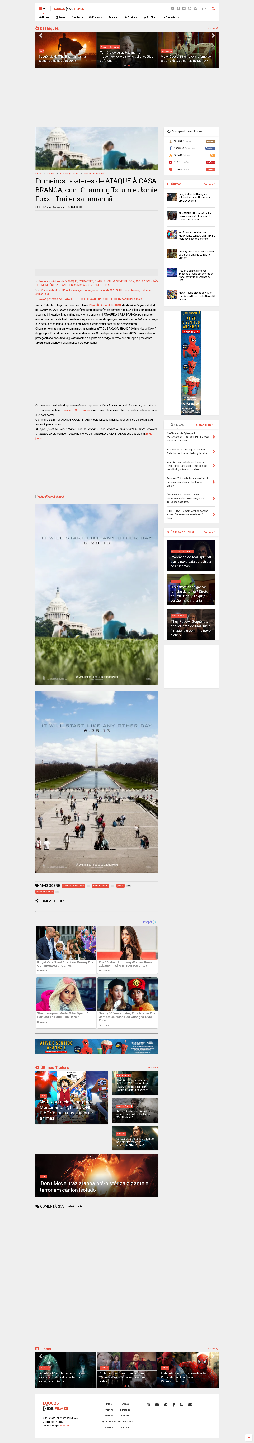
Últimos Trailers (54, 1067)
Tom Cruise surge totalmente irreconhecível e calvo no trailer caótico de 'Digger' (126, 56)
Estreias (109, 1416)
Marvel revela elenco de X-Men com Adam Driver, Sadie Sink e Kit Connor (197, 295)
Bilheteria (125, 1410)
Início (38, 173)
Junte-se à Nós (125, 1421)
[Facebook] (178, 8)
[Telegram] (172, 8)
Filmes (96, 17)
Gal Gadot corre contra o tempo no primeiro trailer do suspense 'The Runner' (135, 1142)
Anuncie (125, 1427)
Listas (45, 1349)
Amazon (121, 1134)
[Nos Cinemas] (96, 1053)
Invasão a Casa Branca (76, 410)
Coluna (104, 1368)
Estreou (113, 17)
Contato (109, 1427)
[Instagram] (189, 8)
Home (45, 17)
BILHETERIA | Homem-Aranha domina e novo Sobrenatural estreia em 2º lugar (195, 216)
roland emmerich (94, 173)
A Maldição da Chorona (182, 551)
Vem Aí (109, 1410)
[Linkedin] (201, 8)
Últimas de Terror (182, 532)
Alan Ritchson (123, 1075)
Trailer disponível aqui (50, 496)
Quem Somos (109, 1421)
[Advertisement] (127, 97)
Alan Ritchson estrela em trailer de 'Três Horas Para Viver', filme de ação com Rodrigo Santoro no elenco (132, 1085)
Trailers (132, 17)
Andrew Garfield (124, 1106)
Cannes (43, 1368)
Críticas (125, 1416)
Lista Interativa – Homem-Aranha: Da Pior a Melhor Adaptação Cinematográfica (125, 1377)
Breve (61, 17)
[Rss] (195, 8)
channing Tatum (69, 173)
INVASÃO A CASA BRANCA (105, 305)
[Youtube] (184, 8)
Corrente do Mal (178, 616)
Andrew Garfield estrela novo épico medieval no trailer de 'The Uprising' (133, 1114)
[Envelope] (190, 1405)
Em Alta (150, 17)
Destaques (49, 28)
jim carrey (176, 581)
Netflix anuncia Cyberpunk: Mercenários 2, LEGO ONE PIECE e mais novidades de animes (66, 1110)
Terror (43, 1176)
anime (43, 1096)
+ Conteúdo (170, 17)
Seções (76, 17)
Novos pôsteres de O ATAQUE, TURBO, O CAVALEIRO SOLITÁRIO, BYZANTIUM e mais (90, 299)
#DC (42, 51)
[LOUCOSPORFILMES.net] (69, 9)
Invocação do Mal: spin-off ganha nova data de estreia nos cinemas (191, 561)
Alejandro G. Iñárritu (110, 47)
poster (50, 173)
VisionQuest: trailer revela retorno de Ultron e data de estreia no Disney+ (197, 254)
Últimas (176, 184)
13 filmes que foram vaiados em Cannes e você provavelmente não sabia (62, 1377)
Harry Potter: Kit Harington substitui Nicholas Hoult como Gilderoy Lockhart (195, 197)
